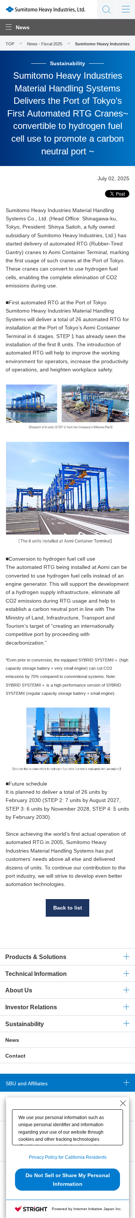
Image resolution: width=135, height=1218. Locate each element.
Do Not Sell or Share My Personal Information (68, 1179)
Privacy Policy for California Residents (67, 1157)
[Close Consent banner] (123, 1103)
